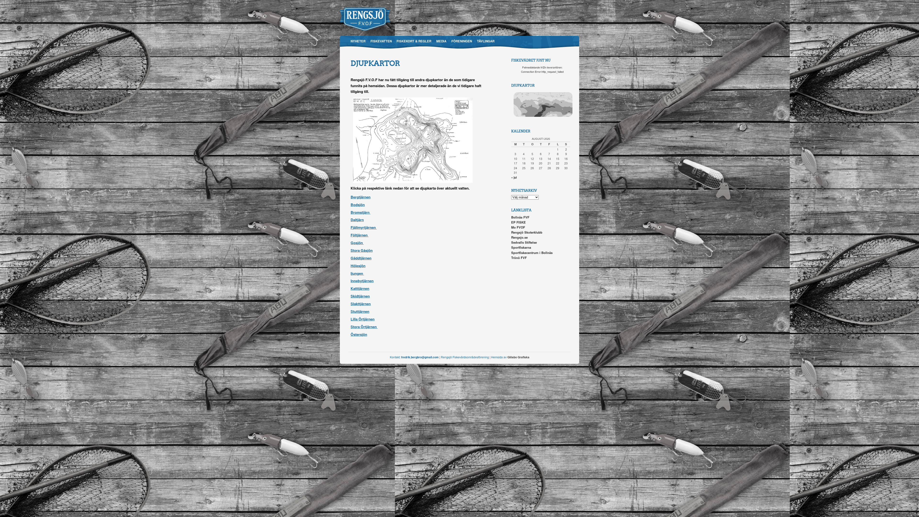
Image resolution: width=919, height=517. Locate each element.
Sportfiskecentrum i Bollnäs (532, 252)
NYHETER (358, 41)
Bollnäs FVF (520, 217)
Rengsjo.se (519, 237)
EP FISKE (518, 222)
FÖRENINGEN (461, 41)
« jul (514, 177)
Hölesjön (358, 265)
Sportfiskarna (521, 247)
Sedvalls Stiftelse (524, 242)
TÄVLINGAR (485, 41)
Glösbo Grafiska (518, 357)
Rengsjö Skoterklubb (526, 232)
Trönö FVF (519, 257)
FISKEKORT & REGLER (414, 41)
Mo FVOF (518, 227)
